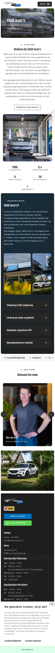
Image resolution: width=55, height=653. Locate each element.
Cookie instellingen (12, 640)
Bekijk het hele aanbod (27, 107)
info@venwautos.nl (13, 541)
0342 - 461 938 (11, 537)
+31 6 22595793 (18, 523)
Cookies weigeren (33, 640)
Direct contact (17, 516)
